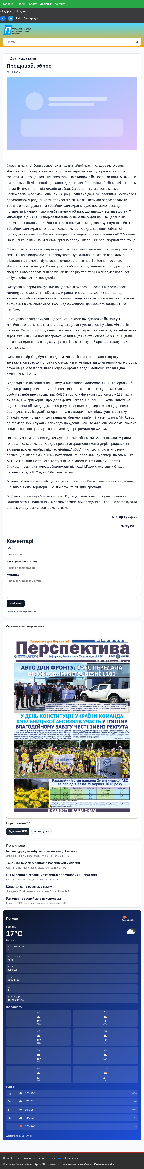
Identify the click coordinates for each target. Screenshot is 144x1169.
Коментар (13, 574)
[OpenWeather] (128, 918)
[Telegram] (11, 18)
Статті (33, 3)
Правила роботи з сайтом (17, 1164)
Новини (21, 3)
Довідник (46, 3)
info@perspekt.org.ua (13, 11)
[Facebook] (3, 18)
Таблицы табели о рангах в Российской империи (43, 863)
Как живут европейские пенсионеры (33, 898)
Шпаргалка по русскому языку (29, 886)
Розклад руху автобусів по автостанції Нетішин (41, 851)
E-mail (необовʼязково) (22, 561)
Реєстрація (31, 18)
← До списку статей (21, 58)
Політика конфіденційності (77, 1164)
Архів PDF (40, 1164)
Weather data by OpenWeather (20, 1136)
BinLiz (60, 1157)
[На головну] (17, 30)
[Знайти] (137, 41)
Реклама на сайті (104, 1164)
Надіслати (16, 603)
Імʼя (9, 548)
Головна (8, 3)
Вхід (18, 18)
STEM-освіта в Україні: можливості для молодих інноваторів (51, 874)
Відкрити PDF (18, 831)
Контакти (60, 3)
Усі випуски (41, 831)
